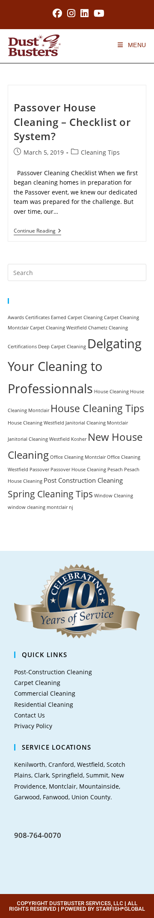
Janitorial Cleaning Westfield (39, 439)
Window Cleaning (113, 496)
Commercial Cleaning (44, 693)
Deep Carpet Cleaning (62, 347)
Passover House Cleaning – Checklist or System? (72, 121)
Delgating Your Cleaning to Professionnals (75, 366)
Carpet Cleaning (85, 317)
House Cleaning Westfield (36, 423)
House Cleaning (111, 392)
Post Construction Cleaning (83, 480)
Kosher (78, 439)
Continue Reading (37, 231)
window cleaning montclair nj (40, 507)
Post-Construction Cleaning (53, 672)
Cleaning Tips (100, 152)
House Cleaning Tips (97, 408)
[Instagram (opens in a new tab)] (71, 13)
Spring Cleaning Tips (50, 493)
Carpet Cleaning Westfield (58, 328)
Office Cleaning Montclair (78, 457)
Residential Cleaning (43, 704)
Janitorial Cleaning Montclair (96, 423)
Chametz (97, 328)
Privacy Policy (33, 726)
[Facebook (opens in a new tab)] (57, 13)
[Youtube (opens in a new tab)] (97, 13)
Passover (39, 469)
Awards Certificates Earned (37, 317)
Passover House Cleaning (78, 469)
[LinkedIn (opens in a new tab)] (84, 13)
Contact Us (29, 715)
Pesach (115, 469)
